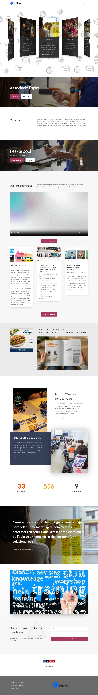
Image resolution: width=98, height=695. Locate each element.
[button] (7, 41)
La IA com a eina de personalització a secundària (73, 267)
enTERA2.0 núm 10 (18, 265)
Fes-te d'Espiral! (60, 418)
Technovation (63, 3)
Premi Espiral (49, 3)
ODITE (56, 3)
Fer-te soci (26, 96)
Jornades (40, 3)
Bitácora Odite (46, 274)
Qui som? (15, 96)
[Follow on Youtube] (53, 661)
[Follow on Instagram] (50, 661)
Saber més (12, 56)
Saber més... (32, 52)
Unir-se (30, 160)
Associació (33, 3)
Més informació (17, 160)
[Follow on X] (47, 661)
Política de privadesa (49, 666)
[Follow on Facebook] (44, 661)
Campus (71, 3)
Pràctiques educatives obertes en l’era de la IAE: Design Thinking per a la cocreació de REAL (48, 268)
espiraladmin (17, 268)
